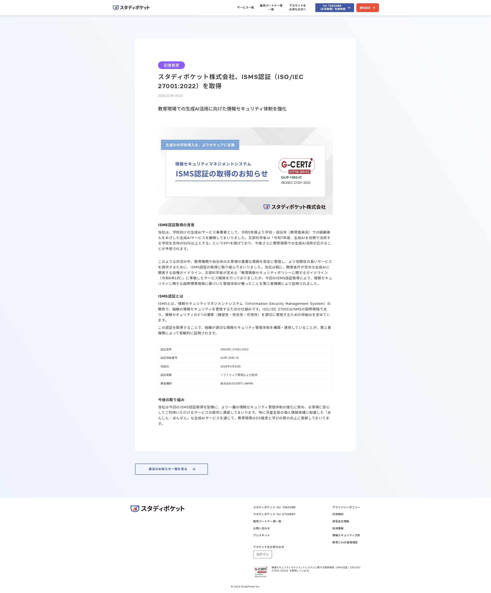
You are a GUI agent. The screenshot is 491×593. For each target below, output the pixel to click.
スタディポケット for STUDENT (274, 514)
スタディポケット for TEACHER (274, 507)
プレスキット (261, 535)
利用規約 (338, 514)
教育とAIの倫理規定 (345, 542)
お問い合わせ (261, 528)
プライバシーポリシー (346, 507)
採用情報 (338, 528)
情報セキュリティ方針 (346, 535)
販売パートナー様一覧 (271, 7)
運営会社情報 (340, 521)
